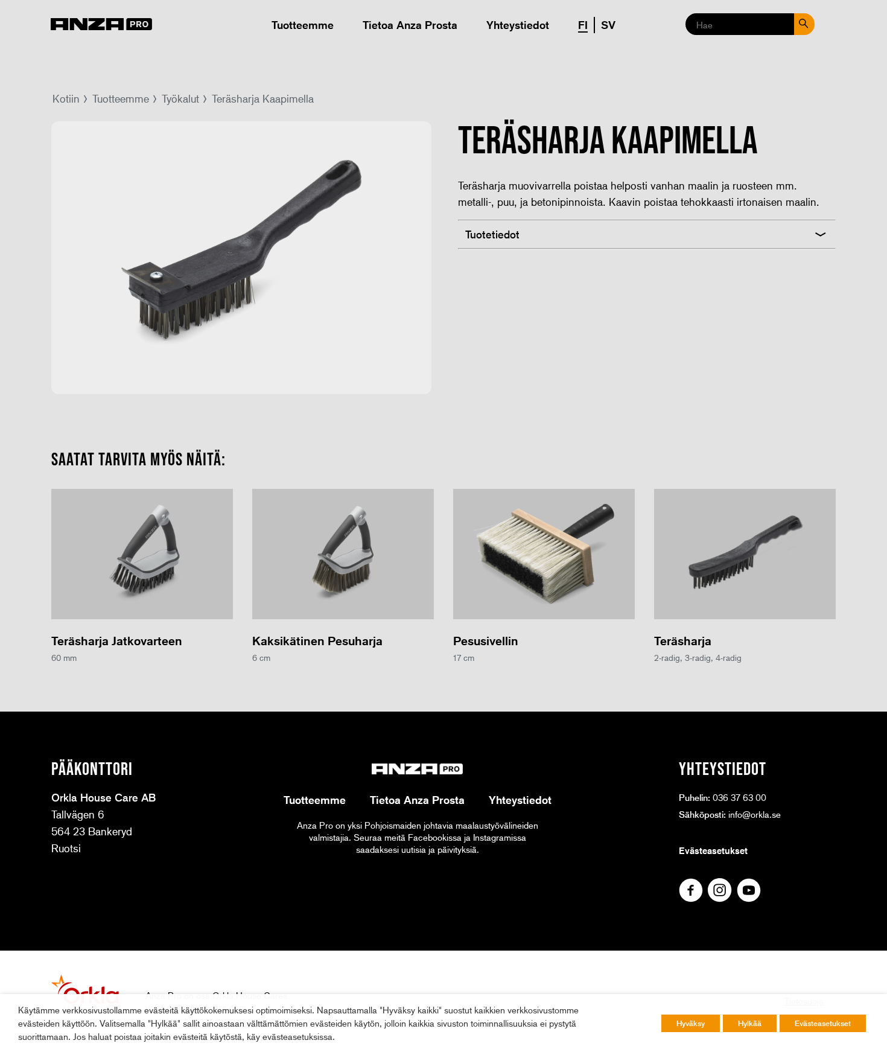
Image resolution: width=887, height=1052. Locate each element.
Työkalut (180, 98)
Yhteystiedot (517, 24)
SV (608, 24)
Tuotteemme (303, 24)
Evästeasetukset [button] (823, 1023)
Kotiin (66, 98)
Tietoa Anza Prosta (410, 24)
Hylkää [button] (749, 1023)
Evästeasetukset (713, 850)
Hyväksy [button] (690, 1023)
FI (583, 24)
